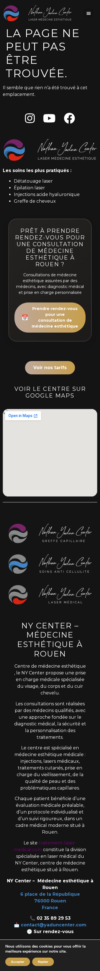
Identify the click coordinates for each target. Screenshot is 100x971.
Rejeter (43, 962)
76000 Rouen (50, 901)
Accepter (17, 962)
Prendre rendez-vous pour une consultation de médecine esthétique (49, 317)
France (50, 907)
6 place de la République (50, 894)
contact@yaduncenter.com (53, 925)
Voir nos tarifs (50, 367)
